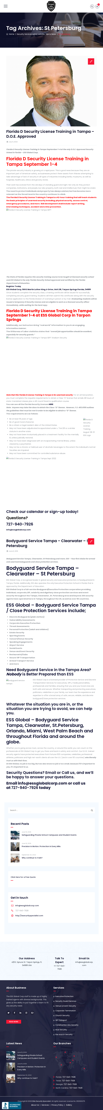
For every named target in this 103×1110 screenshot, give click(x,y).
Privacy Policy (57, 1105)
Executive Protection (64, 996)
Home (11, 34)
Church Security (62, 1015)
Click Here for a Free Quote (23, 877)
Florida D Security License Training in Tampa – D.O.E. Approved (50, 134)
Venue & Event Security (65, 1006)
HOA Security (61, 1029)
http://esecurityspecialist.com (29, 915)
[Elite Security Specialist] (51, 6)
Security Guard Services (65, 1001)
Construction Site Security (66, 1025)
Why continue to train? (32, 858)
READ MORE (13, 1022)
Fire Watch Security (63, 1034)
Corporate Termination (65, 1010)
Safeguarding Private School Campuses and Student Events (49, 835)
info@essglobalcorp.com (18, 529)
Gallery (69, 1105)
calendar (35, 511)
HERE (51, 404)
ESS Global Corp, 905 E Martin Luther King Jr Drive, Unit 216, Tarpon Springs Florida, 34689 (48, 289)
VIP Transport (61, 1020)
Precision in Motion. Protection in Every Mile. (41, 846)
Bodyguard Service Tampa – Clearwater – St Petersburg (48, 543)
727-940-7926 (19, 524)
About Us (35, 1105)
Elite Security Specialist (41, 1101)
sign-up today (63, 511)
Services (45, 1105)
